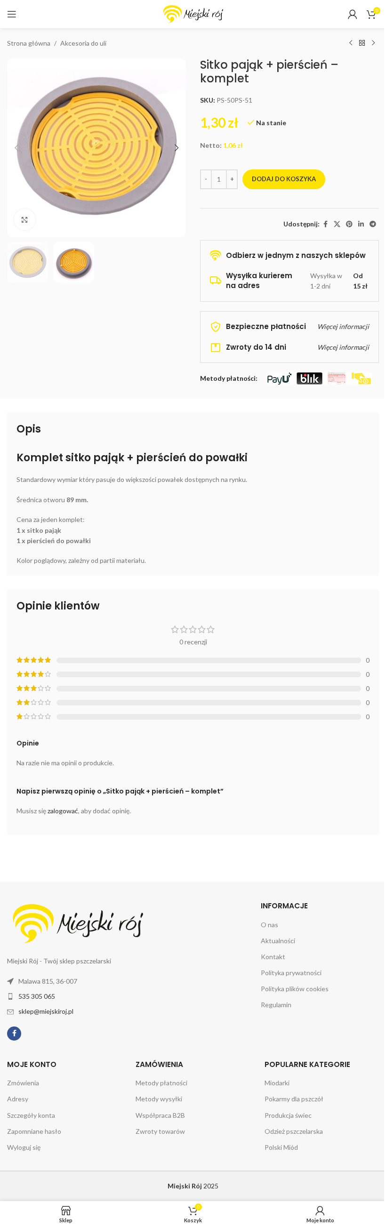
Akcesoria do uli (83, 43)
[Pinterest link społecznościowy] (349, 224)
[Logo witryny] (193, 13)
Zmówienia (23, 1083)
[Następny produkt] (373, 43)
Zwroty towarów (160, 1131)
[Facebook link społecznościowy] (325, 224)
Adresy (17, 1099)
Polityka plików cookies (295, 989)
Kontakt (273, 957)
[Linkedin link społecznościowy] (361, 224)
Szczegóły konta (31, 1115)
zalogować (63, 811)
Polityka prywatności (291, 973)
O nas (269, 925)
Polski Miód (281, 1147)
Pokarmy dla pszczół (294, 1099)
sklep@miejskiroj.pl (45, 1011)
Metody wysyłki (159, 1099)
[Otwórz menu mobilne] (11, 14)
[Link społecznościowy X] (337, 224)
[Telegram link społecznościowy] (373, 224)
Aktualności (278, 941)
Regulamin (276, 1005)
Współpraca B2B (160, 1115)
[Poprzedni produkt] (350, 43)
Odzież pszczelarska (294, 1131)
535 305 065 (36, 996)
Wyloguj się (23, 1147)
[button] (16, 147)
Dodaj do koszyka (284, 179)
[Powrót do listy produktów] (362, 43)
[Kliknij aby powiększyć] (24, 219)
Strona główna (28, 43)
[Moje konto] (352, 14)
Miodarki (277, 1083)
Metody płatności (161, 1083)
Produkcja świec (288, 1115)
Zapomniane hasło (34, 1131)
